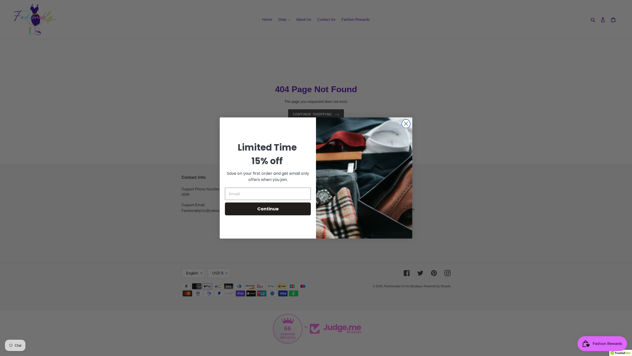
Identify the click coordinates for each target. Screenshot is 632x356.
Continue (268, 209)
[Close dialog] (406, 123)
